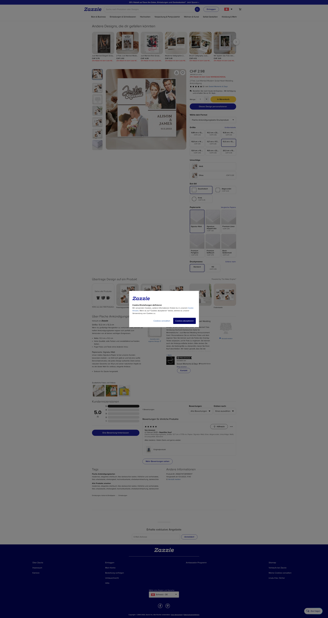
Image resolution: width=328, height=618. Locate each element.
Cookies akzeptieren (184, 321)
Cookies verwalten (161, 321)
